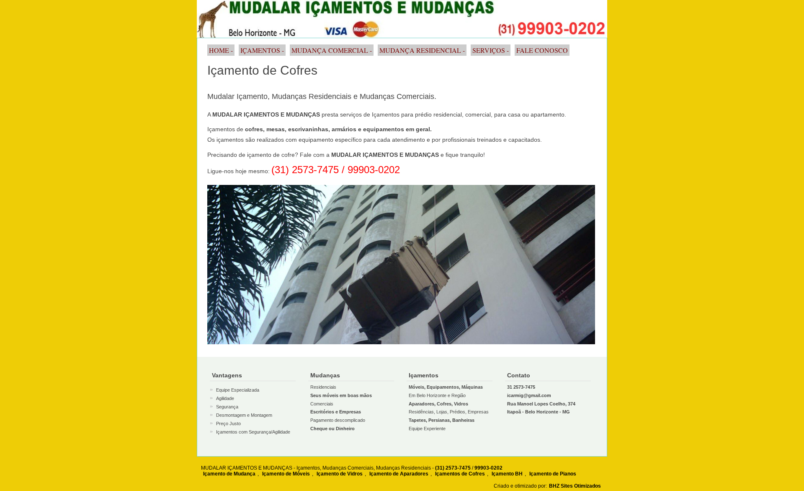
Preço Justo (228, 423)
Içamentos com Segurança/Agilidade (253, 431)
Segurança (227, 406)
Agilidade (225, 398)
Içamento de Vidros (340, 474)
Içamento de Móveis (286, 474)
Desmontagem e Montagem (244, 415)
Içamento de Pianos (552, 474)
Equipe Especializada (237, 389)
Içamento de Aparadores (398, 474)
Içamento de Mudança (229, 474)
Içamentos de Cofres (460, 474)
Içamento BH (507, 474)
